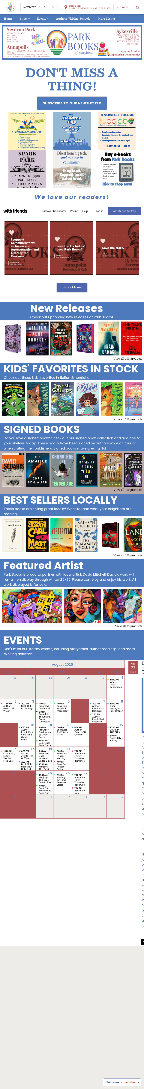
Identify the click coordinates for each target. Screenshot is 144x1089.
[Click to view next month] (119, 664)
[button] (87, 7)
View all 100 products (127, 358)
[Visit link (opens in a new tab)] (27, 131)
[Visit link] (117, 169)
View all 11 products (128, 626)
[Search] (53, 7)
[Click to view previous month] (5, 664)
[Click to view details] (13, 338)
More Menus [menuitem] (107, 18)
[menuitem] (8, 18)
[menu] (72, 18)
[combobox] (31, 7)
